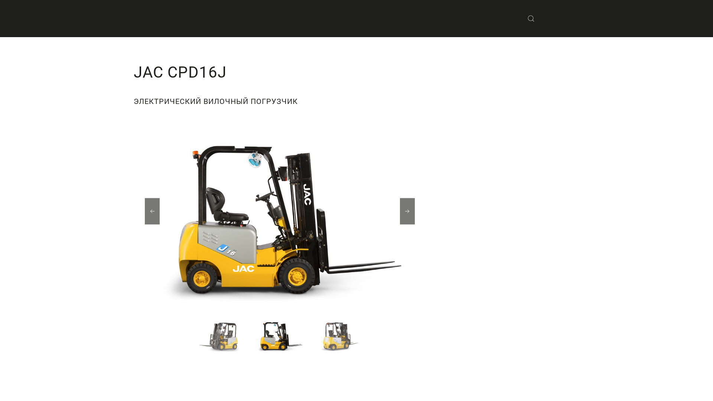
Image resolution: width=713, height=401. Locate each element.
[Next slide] (407, 211)
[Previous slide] (152, 211)
